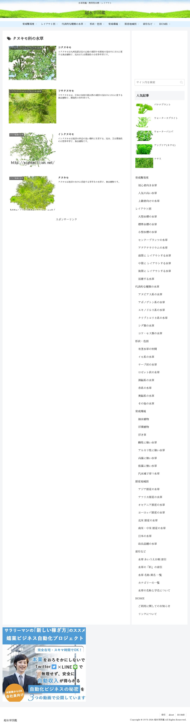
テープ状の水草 (147, 364)
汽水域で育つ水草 (149, 473)
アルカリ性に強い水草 (151, 450)
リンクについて (147, 614)
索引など (140, 551)
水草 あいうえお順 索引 (152, 559)
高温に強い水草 (147, 458)
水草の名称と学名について (154, 590)
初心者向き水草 (147, 185)
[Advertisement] (66, 243)
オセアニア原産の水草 (151, 505)
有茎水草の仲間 (147, 349)
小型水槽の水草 (147, 232)
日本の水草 (145, 536)
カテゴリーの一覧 (149, 583)
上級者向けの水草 (149, 201)
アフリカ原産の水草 (150, 497)
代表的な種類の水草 (147, 286)
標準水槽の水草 (147, 224)
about (171, 715)
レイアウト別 (143, 208)
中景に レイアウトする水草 (154, 263)
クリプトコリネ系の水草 (153, 318)
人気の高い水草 (147, 193)
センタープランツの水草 (153, 240)
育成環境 (140, 411)
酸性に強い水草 (147, 442)
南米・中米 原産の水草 (152, 528)
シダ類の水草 (146, 325)
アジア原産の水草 (149, 489)
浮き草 (142, 435)
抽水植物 (143, 419)
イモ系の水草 (146, 357)
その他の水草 (146, 403)
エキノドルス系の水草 (151, 310)
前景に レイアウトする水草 (154, 255)
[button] (181, 82)
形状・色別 (142, 341)
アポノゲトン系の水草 (151, 302)
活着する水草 (146, 279)
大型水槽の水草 (147, 216)
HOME (139, 598)
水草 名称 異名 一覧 (150, 575)
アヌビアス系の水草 (150, 294)
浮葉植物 (143, 427)
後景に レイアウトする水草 (154, 271)
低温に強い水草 (147, 466)
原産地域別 (142, 481)
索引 (163, 715)
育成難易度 (142, 177)
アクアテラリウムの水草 (153, 247)
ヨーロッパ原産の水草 (151, 512)
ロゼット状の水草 (149, 372)
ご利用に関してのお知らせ (154, 606)
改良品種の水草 (147, 544)
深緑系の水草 (146, 380)
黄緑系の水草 (146, 396)
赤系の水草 (145, 388)
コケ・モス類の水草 (150, 333)
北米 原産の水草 (148, 520)
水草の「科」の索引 (150, 567)
